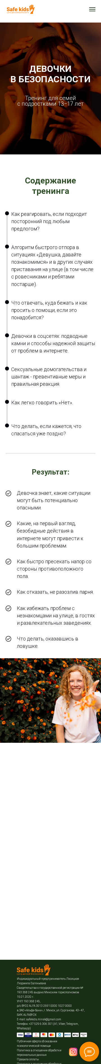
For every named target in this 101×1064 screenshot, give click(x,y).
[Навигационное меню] (92, 9)
